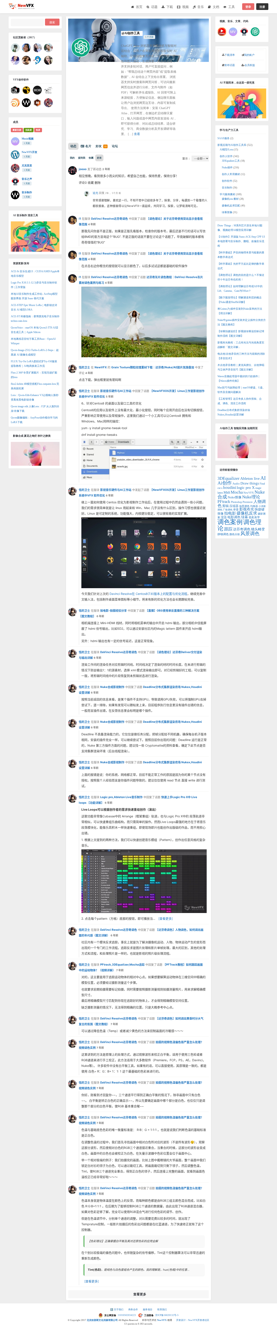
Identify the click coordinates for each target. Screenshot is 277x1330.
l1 (80, 218)
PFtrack (223, 501)
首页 (139, 6)
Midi (227, 492)
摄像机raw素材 (230, 198)
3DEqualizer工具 (231, 160)
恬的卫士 (84, 367)
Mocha (237, 492)
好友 (101, 146)
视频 (185, 6)
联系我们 (162, 1309)
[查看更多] (165, 918)
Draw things (249, 483)
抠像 (220, 513)
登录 (248, 7)
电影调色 (233, 517)
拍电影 (230, 513)
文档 (216, 6)
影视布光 (246, 509)
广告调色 (227, 510)
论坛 (115, 146)
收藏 (91, 157)
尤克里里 (27, 165)
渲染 (224, 517)
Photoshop (236, 502)
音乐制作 (27, 192)
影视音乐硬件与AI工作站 (115, 391)
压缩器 (233, 506)
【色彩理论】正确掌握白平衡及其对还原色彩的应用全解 (123, 1241)
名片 (88, 146)
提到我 (81, 157)
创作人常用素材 (231, 174)
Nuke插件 (227, 167)
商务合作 (133, 1309)
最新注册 (17, 130)
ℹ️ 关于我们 (117, 1309)
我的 (72, 157)
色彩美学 (254, 517)
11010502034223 (127, 1315)
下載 (169, 6)
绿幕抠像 (227, 212)
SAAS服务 (223, 138)
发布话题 (229, 65)
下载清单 (229, 54)
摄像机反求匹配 (231, 205)
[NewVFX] (22, 7)
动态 (73, 146)
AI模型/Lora (226, 149)
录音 (236, 509)
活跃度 (28, 130)
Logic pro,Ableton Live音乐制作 (121, 797)
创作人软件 (226, 156)
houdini (229, 487)
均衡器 (254, 506)
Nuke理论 (251, 496)
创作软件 (227, 180)
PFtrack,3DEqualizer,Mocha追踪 (122, 964)
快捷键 (259, 509)
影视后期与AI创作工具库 (231, 145)
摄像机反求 (247, 513)
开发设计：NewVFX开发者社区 (192, 1320)
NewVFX (101, 367)
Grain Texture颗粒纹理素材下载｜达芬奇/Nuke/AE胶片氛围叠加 (152, 367)
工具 (231, 6)
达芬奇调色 (241, 529)
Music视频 (28, 138)
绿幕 (244, 517)
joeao (83, 169)
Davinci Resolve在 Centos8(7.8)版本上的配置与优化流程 (148, 594)
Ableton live (250, 478)
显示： (186, 158)
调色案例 (230, 521)
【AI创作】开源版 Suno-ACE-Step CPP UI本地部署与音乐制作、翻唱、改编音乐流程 (241, 241)
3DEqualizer (228, 478)
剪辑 (225, 506)
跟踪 (228, 529)
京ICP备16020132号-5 (167, 1315)
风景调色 (249, 533)
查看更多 (139, 1294)
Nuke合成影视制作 (112, 687)
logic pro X (246, 487)
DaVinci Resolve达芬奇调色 (109, 218)
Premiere (248, 502)
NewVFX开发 (29, 152)
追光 (95, 193)
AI (263, 478)
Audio (236, 483)
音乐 (200, 6)
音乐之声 (27, 178)
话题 (154, 6)
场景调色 (244, 506)
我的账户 (249, 54)
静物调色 (223, 534)
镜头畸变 (258, 529)
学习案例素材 (227, 194)
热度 (38, 130)
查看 (137, 134)
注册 (262, 7)
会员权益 (250, 65)
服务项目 (148, 1309)
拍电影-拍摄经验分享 (113, 610)
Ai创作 (224, 483)
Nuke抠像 (235, 497)
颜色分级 (234, 534)
